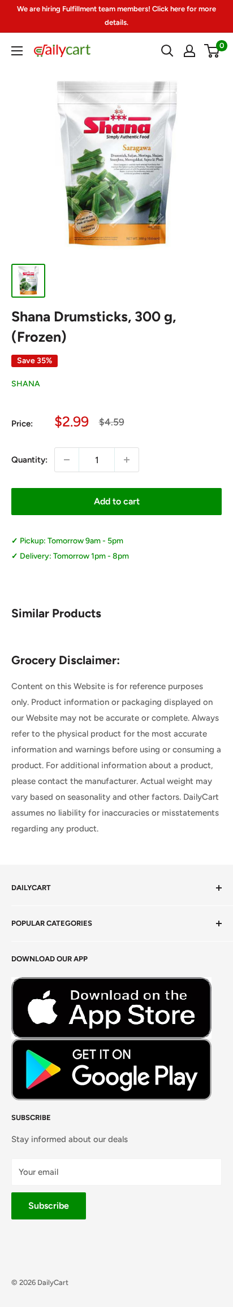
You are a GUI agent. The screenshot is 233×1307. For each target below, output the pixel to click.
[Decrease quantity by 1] (67, 460)
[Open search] (167, 51)
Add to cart (117, 501)
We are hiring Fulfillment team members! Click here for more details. (116, 16)
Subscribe (48, 1205)
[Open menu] (17, 50)
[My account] (189, 51)
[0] (212, 51)
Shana (25, 384)
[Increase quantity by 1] (127, 460)
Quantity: (29, 460)
